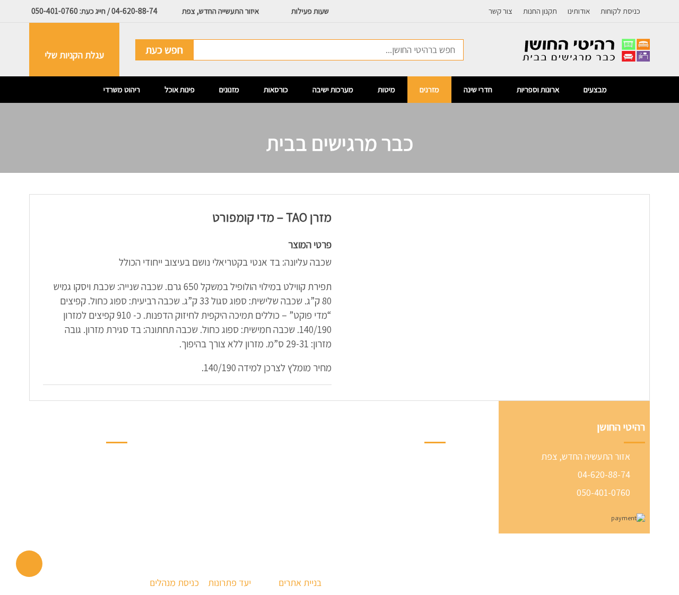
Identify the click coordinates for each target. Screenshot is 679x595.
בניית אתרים (299, 582)
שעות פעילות (309, 11)
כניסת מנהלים (175, 582)
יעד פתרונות (229, 582)
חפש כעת (164, 50)
